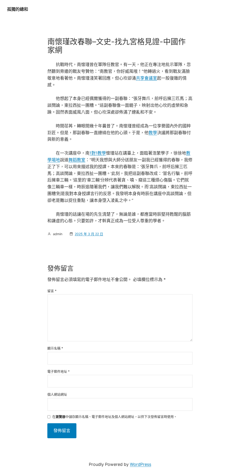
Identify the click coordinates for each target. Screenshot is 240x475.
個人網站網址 (57, 394)
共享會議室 (146, 78)
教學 (153, 132)
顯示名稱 (55, 348)
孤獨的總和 (17, 9)
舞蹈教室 (76, 159)
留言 (51, 291)
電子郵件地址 (58, 371)
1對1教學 (98, 153)
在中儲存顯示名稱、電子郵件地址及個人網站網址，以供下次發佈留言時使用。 (114, 417)
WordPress (140, 464)
